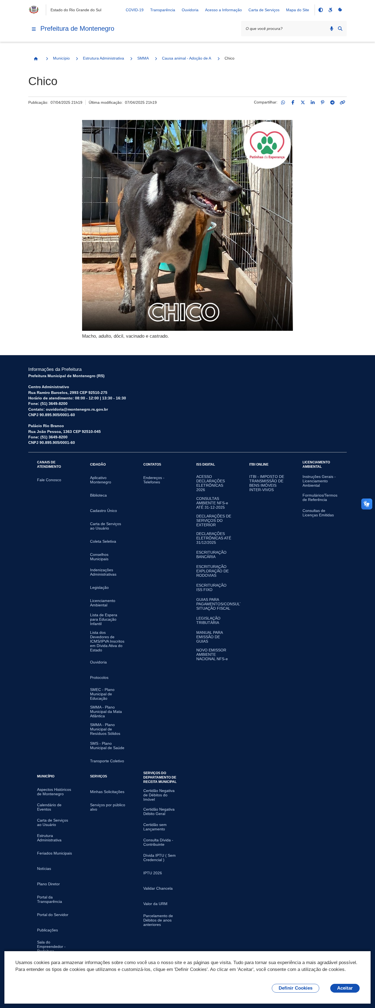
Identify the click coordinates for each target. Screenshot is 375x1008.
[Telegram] (332, 102)
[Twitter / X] (302, 102)
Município (61, 58)
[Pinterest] (322, 102)
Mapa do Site (297, 10)
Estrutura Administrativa (103, 58)
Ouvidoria (190, 10)
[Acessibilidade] (330, 9)
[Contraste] (320, 9)
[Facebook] (293, 102)
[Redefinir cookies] (340, 9)
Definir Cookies (295, 988)
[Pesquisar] (340, 28)
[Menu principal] (33, 29)
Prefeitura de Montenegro (77, 28)
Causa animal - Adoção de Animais (186, 58)
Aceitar (345, 988)
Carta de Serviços (263, 10)
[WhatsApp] (283, 102)
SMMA (143, 58)
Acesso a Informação (223, 10)
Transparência (162, 10)
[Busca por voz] (331, 28)
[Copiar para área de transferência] (342, 102)
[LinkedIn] (312, 102)
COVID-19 (135, 10)
